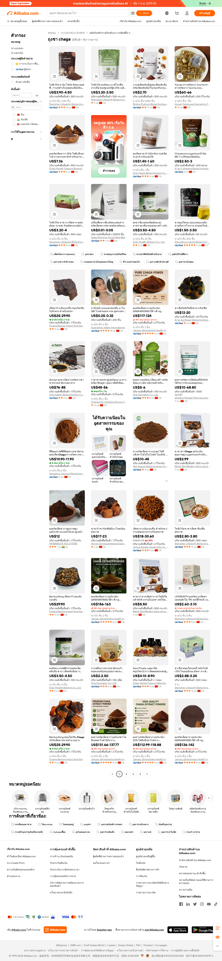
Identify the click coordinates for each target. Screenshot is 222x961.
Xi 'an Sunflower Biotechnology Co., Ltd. (192, 319)
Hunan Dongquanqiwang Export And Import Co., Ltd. (109, 543)
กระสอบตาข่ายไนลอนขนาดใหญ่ (98, 262)
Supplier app (104, 929)
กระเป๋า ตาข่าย (193, 832)
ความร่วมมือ (185, 889)
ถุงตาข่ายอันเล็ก (107, 832)
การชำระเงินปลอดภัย (61, 856)
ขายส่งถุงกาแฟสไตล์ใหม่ (115, 254)
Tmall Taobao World (94, 945)
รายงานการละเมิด (146, 892)
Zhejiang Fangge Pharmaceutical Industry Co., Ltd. (192, 397)
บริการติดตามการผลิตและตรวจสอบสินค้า (67, 884)
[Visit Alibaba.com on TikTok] (216, 904)
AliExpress (61, 945)
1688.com (75, 945)
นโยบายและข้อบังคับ (61, 892)
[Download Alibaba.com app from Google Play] (203, 929)
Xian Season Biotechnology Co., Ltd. (150, 466)
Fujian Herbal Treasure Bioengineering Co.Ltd (67, 168)
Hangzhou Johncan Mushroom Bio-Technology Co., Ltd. (67, 473)
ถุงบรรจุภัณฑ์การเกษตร (111, 824)
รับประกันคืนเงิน (58, 863)
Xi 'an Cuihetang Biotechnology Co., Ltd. (192, 168)
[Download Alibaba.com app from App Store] (177, 929)
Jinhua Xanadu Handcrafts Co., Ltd (150, 547)
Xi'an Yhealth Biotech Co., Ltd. (149, 242)
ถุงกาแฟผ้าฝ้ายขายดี (159, 262)
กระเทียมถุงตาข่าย (23, 824)
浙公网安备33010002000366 (167, 955)
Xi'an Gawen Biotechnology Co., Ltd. (67, 394)
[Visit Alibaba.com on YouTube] (209, 904)
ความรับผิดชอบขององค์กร (21, 869)
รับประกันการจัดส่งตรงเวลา (65, 869)
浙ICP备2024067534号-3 (199, 955)
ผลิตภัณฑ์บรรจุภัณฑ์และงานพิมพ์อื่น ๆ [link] (110, 32)
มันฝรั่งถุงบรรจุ (165, 824)
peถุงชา (87, 824)
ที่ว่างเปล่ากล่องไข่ (131, 262)
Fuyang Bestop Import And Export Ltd (67, 325)
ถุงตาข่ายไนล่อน (186, 262)
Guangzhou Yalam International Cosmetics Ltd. (109, 327)
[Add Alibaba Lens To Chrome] (55, 929)
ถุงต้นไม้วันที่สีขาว (180, 254)
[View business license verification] (142, 956)
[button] (133, 13)
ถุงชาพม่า (89, 254)
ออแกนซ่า (129, 832)
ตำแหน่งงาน (13, 876)
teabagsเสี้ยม (59, 832)
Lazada (111, 945)
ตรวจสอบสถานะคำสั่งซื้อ (192, 873)
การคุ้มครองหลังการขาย (63, 876)
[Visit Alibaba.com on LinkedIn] (188, 904)
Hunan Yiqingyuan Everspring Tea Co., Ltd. (192, 104)
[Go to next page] (147, 774)
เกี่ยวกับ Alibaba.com (18, 849)
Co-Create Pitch (16, 863)
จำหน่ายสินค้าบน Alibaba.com (195, 860)
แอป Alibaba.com (154, 929)
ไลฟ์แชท (140, 863)
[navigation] (26, 404)
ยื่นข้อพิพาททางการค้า (148, 869)
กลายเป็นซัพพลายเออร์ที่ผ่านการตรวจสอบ (196, 881)
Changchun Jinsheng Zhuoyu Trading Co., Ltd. (109, 402)
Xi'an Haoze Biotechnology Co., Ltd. (150, 173)
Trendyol (148, 945)
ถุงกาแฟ (147, 832)
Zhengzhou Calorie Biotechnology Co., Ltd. (192, 242)
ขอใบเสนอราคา (101, 863)
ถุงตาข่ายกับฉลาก (140, 824)
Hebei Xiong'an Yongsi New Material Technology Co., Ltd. (109, 237)
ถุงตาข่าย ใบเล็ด (168, 832)
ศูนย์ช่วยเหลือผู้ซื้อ (145, 856)
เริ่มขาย (183, 866)
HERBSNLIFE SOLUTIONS (63, 543)
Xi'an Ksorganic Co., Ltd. (145, 394)
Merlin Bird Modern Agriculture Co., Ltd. (192, 466)
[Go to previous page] (112, 774)
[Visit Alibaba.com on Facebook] (181, 904)
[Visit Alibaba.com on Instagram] (202, 904)
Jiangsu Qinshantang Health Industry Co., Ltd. (150, 330)
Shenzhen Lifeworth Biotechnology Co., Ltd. (67, 104)
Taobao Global (125, 945)
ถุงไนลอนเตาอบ (83, 832)
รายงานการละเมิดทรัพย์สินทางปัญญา (152, 884)
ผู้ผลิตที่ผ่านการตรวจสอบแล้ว (108, 856)
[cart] (177, 13)
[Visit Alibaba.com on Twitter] (195, 904)
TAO (138, 945)
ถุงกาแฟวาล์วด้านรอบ (64, 262)
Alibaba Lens (18, 929)
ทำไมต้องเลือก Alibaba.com (21, 856)
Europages (161, 945)
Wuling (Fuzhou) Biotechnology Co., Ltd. (150, 104)
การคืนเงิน (141, 876)
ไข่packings (47, 824)
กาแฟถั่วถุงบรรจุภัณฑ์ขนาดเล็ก (29, 832)
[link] (217, 928)
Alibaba (52, 32)
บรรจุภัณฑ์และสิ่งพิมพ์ (72, 32)
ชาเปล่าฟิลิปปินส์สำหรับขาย (149, 254)
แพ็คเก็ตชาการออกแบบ (64, 254)
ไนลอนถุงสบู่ (68, 824)
